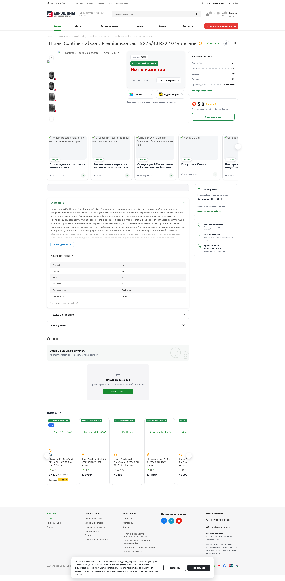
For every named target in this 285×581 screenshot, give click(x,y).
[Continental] (214, 43)
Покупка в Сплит (193, 164)
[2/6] (51, 75)
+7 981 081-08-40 (213, 248)
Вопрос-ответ (92, 531)
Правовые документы (96, 539)
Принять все (199, 567)
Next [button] (189, 456)
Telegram (171, 521)
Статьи (126, 526)
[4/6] (51, 97)
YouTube (179, 521)
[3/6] (51, 86)
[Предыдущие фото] (51, 58)
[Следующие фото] (51, 119)
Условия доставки (94, 522)
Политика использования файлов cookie (136, 542)
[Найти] (197, 14)
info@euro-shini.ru (220, 526)
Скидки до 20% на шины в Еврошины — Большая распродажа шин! (155, 167)
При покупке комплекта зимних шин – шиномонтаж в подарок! (67, 167)
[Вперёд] (238, 147)
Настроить (174, 567)
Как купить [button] (58, 325)
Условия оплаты (93, 518)
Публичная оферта (132, 551)
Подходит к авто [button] (62, 314)
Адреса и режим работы (209, 211)
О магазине (129, 513)
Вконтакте (164, 521)
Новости (127, 518)
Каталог (51, 513)
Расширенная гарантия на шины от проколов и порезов (110, 167)
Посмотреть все (213, 116)
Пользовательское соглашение (139, 547)
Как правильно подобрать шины (237, 165)
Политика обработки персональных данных (135, 535)
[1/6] (51, 64)
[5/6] (51, 107)
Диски (50, 526)
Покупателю (92, 513)
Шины (50, 518)
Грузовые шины (55, 522)
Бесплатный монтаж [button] (144, 63)
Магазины (128, 522)
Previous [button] (47, 456)
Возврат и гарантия (95, 526)
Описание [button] (57, 202)
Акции (88, 535)
